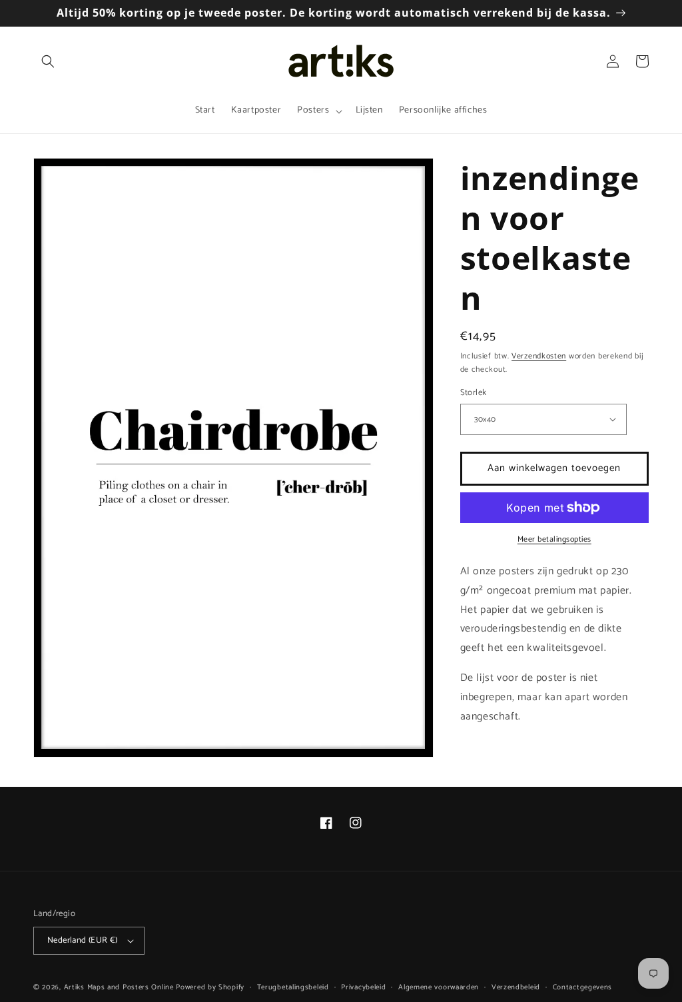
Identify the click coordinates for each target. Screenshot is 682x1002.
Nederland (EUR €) (82, 940)
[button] (48, 61)
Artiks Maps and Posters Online (119, 987)
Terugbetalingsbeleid (293, 987)
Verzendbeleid (516, 987)
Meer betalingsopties (554, 540)
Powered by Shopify (210, 987)
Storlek (473, 393)
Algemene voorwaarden (438, 987)
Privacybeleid (363, 987)
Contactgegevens (583, 987)
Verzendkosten (539, 356)
